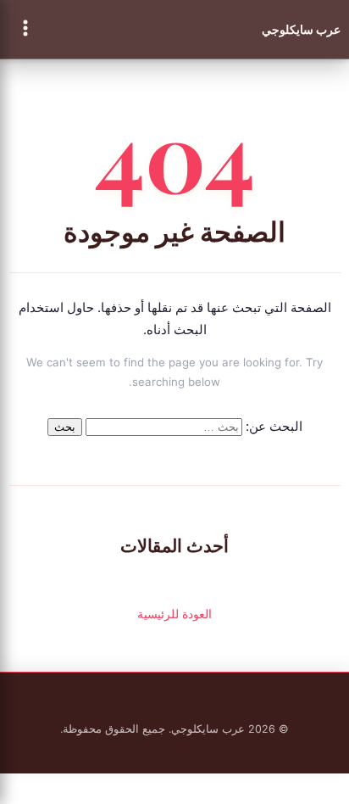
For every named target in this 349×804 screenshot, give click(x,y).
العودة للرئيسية (174, 613)
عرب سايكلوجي (301, 29)
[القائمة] (25, 29)
